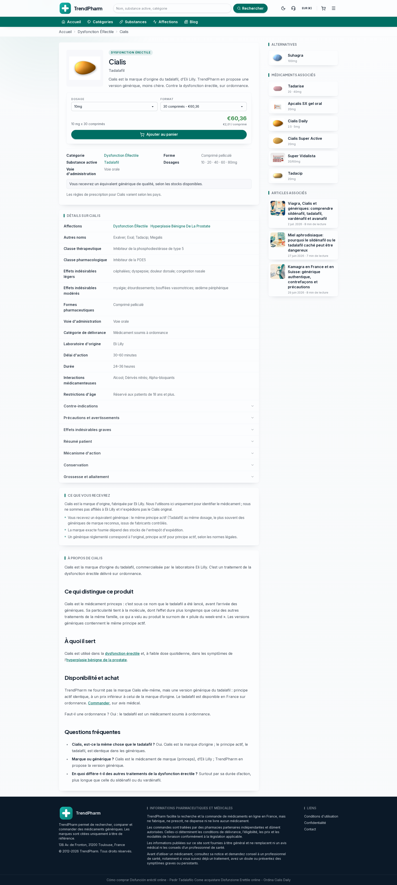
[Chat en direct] (293, 8)
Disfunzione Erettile (235, 880)
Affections (168, 22)
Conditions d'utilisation (321, 816)
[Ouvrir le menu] (333, 8)
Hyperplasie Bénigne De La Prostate (180, 226)
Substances (136, 22)
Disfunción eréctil (143, 880)
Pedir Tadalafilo (181, 880)
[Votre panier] (323, 8)
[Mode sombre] (283, 8)
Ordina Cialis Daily (277, 880)
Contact (310, 829)
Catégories (103, 22)
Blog (194, 22)
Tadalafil (117, 70)
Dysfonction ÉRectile (96, 31)
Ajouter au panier (162, 134)
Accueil (74, 22)
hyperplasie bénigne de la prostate (96, 660)
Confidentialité (315, 823)
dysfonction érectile (122, 653)
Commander (99, 703)
